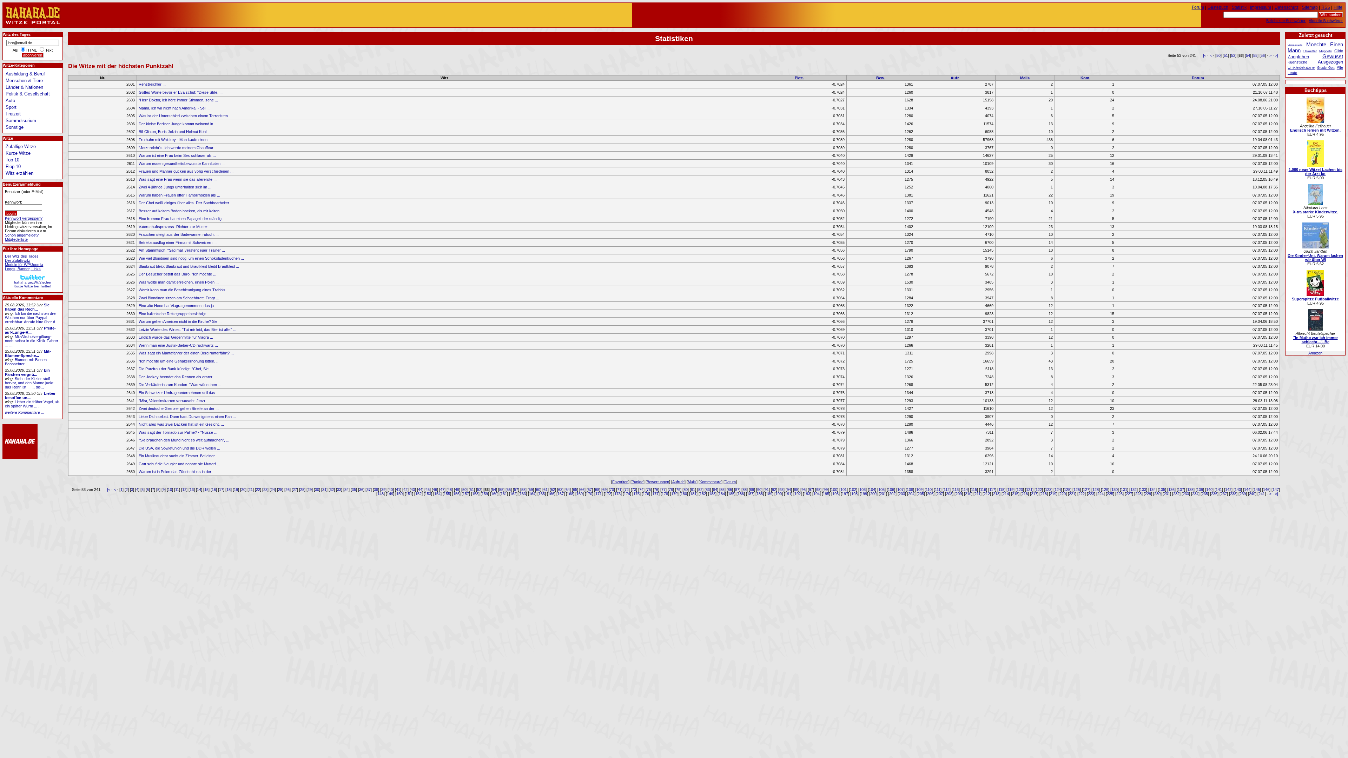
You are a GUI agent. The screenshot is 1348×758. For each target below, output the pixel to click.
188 (759, 494)
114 (965, 489)
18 (228, 489)
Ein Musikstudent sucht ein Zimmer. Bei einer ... (179, 456)
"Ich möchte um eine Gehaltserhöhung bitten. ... (179, 361)
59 (531, 489)
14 (199, 489)
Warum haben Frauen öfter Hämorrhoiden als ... (179, 195)
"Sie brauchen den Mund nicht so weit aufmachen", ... (184, 440)
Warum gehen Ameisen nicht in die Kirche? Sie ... (180, 321)
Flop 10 (13, 166)
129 (1105, 489)
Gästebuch (1218, 7)
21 (251, 489)
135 (1162, 489)
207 (940, 494)
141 (1219, 489)
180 (684, 494)
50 (1218, 55)
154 (437, 494)
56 (1263, 55)
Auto (10, 100)
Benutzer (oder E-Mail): (25, 192)
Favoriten (620, 482)
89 (752, 489)
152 (418, 494)
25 (280, 489)
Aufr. (955, 78)
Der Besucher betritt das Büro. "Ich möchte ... (177, 274)
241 (1261, 494)
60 (538, 489)
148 (380, 494)
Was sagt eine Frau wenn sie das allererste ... (178, 179)
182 (703, 494)
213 (996, 494)
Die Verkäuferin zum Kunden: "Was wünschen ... (180, 385)
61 (545, 489)
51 (1226, 55)
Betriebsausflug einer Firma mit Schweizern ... (178, 242)
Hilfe (1338, 7)
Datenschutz (1287, 7)
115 (974, 489)
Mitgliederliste (16, 239)
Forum (1198, 7)
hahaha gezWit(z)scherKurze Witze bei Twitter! (32, 284)
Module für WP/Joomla (24, 264)
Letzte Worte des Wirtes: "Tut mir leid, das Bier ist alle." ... (187, 329)
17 (221, 489)
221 (1072, 494)
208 (949, 494)
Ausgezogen (1330, 62)
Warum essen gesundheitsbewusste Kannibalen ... (182, 163)
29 (310, 489)
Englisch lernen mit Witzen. (1315, 130)
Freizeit (13, 114)
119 (1010, 489)
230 (1157, 494)
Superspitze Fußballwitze (1315, 299)
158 (475, 494)
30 (317, 489)
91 (767, 489)
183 (712, 494)
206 (930, 494)
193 (807, 494)
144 (1247, 489)
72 (627, 489)
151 (409, 494)
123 (1048, 489)
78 (671, 489)
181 (693, 494)
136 (1171, 489)
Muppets (1325, 51)
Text (49, 50)
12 (184, 489)
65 (575, 489)
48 (450, 489)
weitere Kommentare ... (24, 412)
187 (750, 494)
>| (1276, 55)
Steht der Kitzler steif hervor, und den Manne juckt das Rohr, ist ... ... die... (29, 383)
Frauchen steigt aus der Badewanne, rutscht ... (179, 234)
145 (1257, 489)
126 (1076, 489)
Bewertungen (658, 482)
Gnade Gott (1326, 67)
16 (214, 489)
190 (778, 494)
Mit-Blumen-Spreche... (28, 353)
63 (560, 489)
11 (177, 489)
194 (816, 494)
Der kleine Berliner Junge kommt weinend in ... (178, 124)
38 (376, 489)
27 (295, 489)
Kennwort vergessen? (23, 218)
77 (663, 489)
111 (937, 489)
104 (872, 489)
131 (1124, 489)
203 (902, 494)
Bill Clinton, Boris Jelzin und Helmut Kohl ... (175, 131)
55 (1255, 55)
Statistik (1239, 7)
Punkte (637, 482)
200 (873, 494)
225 (1110, 494)
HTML (31, 50)
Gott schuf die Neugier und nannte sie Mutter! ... (179, 464)
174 (627, 494)
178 (665, 494)
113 (956, 489)
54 (1248, 55)
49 (457, 489)
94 (789, 489)
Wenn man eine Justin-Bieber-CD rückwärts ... (178, 345)
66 (582, 489)
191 (788, 494)
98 (818, 489)
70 (612, 489)
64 (568, 489)
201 (883, 494)
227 (1129, 494)
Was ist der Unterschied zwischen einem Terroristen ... (185, 116)
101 (843, 489)
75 (649, 489)
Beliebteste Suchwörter (1286, 21)
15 (206, 489)
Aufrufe (678, 482)
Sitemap (1310, 7)
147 (1276, 489)
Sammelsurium (21, 120)
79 (678, 489)
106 (891, 489)
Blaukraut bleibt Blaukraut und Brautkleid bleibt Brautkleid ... (189, 266)
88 (744, 489)
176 (646, 494)
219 (1053, 494)
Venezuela (1295, 45)
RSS (1325, 7)
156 (456, 494)
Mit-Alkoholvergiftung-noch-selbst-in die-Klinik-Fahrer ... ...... (31, 340)
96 (803, 489)
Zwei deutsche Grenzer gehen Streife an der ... (179, 408)
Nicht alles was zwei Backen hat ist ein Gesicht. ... (181, 424)
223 (1091, 494)
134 (1152, 489)
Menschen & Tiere (24, 80)
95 (796, 489)
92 (774, 489)
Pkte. (799, 78)
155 (447, 494)
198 (854, 494)
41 (398, 489)
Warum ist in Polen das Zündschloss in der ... (177, 472)
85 (722, 489)
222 (1081, 494)
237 (1224, 494)
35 (354, 489)
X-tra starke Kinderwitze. (1315, 212)
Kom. (1085, 78)
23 (265, 489)
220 (1062, 494)
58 (523, 489)
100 (834, 489)
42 (405, 489)
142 (1228, 489)
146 (1266, 489)
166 (551, 494)
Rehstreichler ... (152, 84)
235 (1205, 494)
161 (504, 494)
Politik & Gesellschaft (28, 94)
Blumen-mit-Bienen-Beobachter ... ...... (26, 362)
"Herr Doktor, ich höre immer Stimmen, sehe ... (178, 100)
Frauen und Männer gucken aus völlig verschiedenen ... (186, 171)
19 (236, 489)
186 (741, 494)
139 (1200, 489)
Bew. (880, 78)
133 (1143, 489)
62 (553, 489)
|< (1204, 55)
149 (390, 494)
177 (655, 494)
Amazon (1315, 353)
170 (589, 494)
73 (634, 489)
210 (968, 494)
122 (1039, 489)
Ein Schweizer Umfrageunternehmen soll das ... (179, 393)
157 (466, 494)
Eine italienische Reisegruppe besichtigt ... (174, 314)
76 (656, 489)
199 (864, 494)
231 (1167, 494)
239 (1243, 494)
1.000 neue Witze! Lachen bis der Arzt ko (1315, 171)
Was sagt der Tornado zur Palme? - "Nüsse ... (178, 432)
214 (1006, 494)
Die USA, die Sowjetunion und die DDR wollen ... (179, 448)
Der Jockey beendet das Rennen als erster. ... (178, 377)
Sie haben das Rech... (27, 307)
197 (845, 494)
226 (1119, 494)
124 (1058, 489)
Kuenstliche (1297, 62)
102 (853, 489)
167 (560, 494)
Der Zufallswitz (17, 260)
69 (604, 489)
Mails (1025, 78)
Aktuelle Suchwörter (1326, 21)
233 (1186, 494)
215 (1015, 494)
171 (598, 494)
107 (900, 489)
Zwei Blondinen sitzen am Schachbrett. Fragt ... (179, 298)
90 (759, 489)
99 (826, 489)
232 (1176, 494)
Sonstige (15, 127)
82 (700, 489)
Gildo (1338, 51)
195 (826, 494)
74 (641, 489)
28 (302, 489)
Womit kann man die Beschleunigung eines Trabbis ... (184, 290)
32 (332, 489)
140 (1209, 489)
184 (722, 494)
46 (435, 489)
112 (947, 489)
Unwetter (1310, 51)
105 (881, 489)
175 (636, 494)
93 (781, 489)
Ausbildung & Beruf (25, 74)
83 (708, 489)
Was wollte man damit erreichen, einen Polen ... (179, 282)
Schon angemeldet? (22, 235)
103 (862, 489)
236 (1214, 494)
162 (513, 494)
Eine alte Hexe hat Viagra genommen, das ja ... (178, 306)
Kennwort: (13, 202)
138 (1190, 489)
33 (339, 489)
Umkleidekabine (1301, 67)
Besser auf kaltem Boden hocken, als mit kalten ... (181, 211)
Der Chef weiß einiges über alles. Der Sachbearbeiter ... (186, 203)
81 (693, 489)
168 (570, 494)
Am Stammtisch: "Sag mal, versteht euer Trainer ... (182, 250)
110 (929, 489)
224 (1100, 494)
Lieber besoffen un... (30, 395)
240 (1252, 494)
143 (1238, 489)
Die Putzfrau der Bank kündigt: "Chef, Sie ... (176, 369)
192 (797, 494)
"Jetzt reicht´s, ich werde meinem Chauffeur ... (178, 148)
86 (730, 489)
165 (541, 494)
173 (617, 494)
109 (919, 489)
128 (1095, 489)
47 (442, 489)
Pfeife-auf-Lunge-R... (30, 330)
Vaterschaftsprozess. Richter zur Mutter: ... (175, 227)
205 (921, 494)
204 (911, 494)
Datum (1198, 78)
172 (608, 494)
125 (1067, 489)
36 (361, 489)
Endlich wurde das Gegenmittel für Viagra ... (176, 337)
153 (428, 494)
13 (192, 489)
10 (170, 489)
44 (420, 489)
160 (494, 494)
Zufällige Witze (21, 146)
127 (1086, 489)
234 (1195, 494)
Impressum (1260, 7)
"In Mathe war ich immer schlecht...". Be (1315, 339)
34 (346, 489)
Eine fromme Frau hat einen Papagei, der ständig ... (182, 219)
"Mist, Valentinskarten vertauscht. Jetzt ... (174, 401)
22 (258, 489)
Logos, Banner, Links (23, 269)
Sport (11, 107)
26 (287, 489)
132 (1133, 489)
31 (324, 489)
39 (383, 489)
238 (1233, 494)
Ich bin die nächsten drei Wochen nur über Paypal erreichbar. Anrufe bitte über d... (31, 317)
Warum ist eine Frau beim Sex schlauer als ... (177, 155)
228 (1138, 494)
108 (910, 489)
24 (273, 489)
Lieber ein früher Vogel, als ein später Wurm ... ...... (32, 404)
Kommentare (710, 482)
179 (674, 494)
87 (737, 489)
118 (1001, 489)
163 (523, 494)
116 (983, 489)
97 (811, 489)
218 (1043, 494)
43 (413, 489)
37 (368, 489)
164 (532, 494)
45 (427, 489)
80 (685, 489)
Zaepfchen (1298, 56)
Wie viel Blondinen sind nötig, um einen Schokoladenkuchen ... (191, 258)
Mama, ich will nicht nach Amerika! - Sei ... (174, 108)
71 (619, 489)
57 (516, 489)
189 (769, 494)
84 (715, 489)
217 (1034, 494)
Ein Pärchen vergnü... (27, 372)
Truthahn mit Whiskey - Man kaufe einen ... (175, 140)
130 (1114, 489)
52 (1233, 55)
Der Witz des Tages (22, 256)
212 (987, 494)
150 (399, 494)
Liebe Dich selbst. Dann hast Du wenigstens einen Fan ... (187, 416)
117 (992, 489)
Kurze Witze (18, 153)
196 (835, 494)
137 (1181, 489)
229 (1148, 494)
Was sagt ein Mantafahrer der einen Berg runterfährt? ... (186, 353)
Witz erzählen (19, 173)
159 (485, 494)
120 (1020, 489)
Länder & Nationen (24, 87)
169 (579, 494)
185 (731, 494)
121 (1029, 489)
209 (959, 494)
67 (590, 489)
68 (597, 489)
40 (391, 489)
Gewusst (1332, 56)
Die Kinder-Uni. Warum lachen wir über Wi (1315, 257)
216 (1025, 494)
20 (243, 489)
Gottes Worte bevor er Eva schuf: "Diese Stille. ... (181, 92)
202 (892, 494)
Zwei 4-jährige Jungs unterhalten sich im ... (175, 187)
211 (977, 494)
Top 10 (12, 159)
